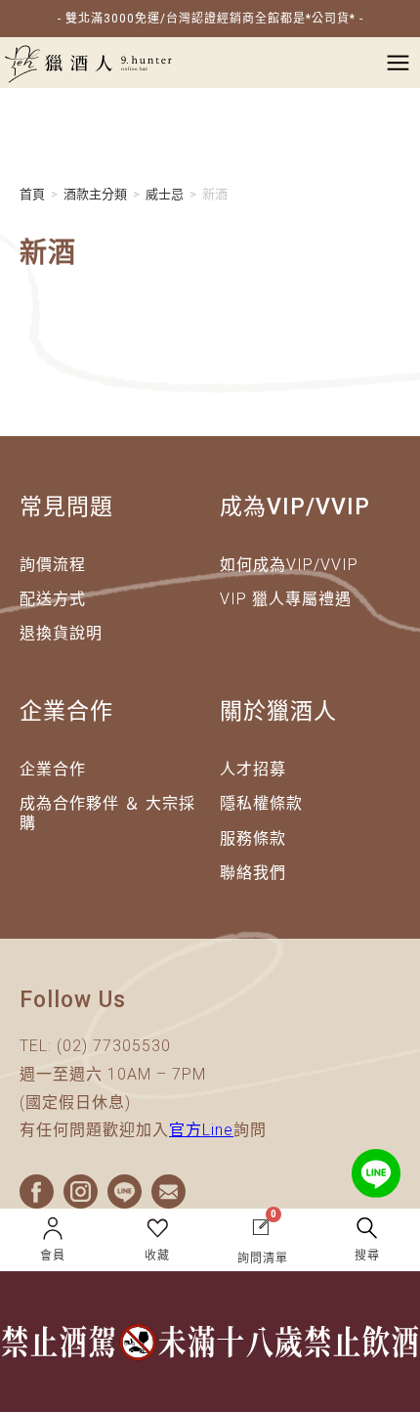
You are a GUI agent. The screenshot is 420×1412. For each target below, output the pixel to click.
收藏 (157, 1255)
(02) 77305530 (114, 1046)
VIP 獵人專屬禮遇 (286, 599)
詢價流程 (53, 564)
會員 (52, 1255)
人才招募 (253, 769)
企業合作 (53, 769)
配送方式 (53, 599)
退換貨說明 (61, 633)
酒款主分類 (95, 194)
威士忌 (165, 194)
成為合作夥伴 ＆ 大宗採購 (107, 812)
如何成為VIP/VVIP (289, 564)
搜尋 (367, 1255)
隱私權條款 (261, 803)
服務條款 (253, 838)
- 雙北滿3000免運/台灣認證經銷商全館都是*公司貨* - (210, 18)
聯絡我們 (253, 872)
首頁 (32, 194)
